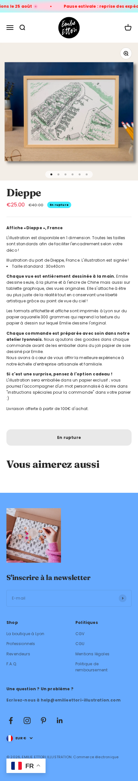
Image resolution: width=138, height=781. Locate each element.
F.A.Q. (11, 664)
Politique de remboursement (91, 667)
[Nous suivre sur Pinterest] (43, 720)
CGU (80, 643)
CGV (80, 633)
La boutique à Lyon (25, 633)
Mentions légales (92, 654)
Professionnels (20, 643)
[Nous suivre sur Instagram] (27, 720)
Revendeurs (18, 654)
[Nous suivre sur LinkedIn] (60, 720)
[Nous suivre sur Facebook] (10, 720)
